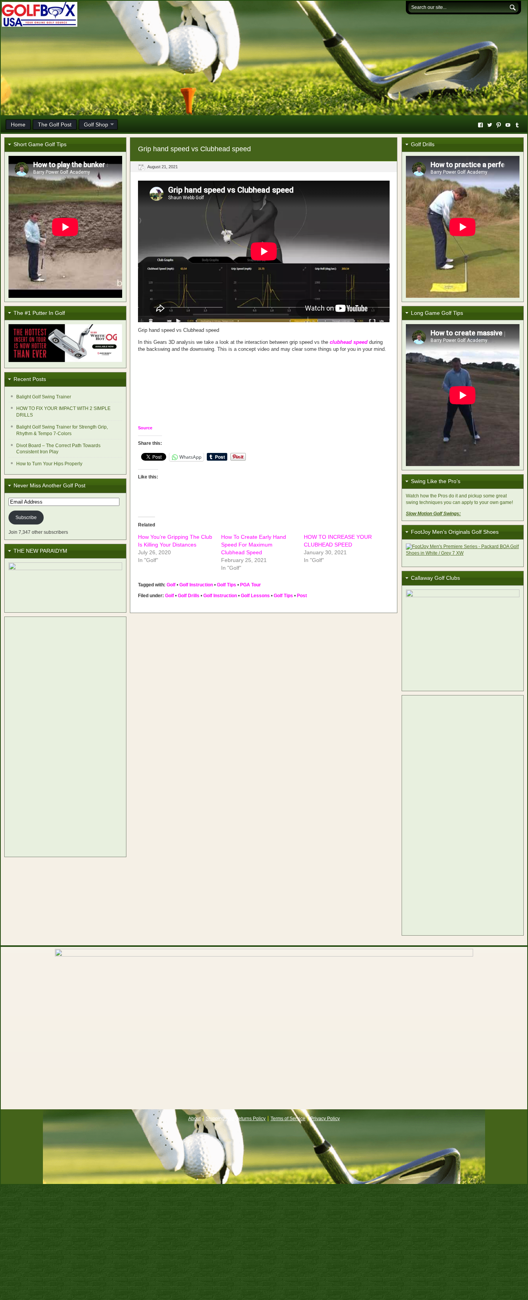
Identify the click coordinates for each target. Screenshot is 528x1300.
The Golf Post (55, 124)
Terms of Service (288, 1118)
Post (302, 595)
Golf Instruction (196, 585)
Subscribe (26, 517)
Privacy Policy (325, 1118)
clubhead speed (349, 342)
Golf (171, 585)
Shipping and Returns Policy (236, 1118)
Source (145, 427)
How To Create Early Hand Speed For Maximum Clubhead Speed (253, 544)
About (194, 1118)
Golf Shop (96, 124)
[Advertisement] (65, 737)
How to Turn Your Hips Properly (49, 463)
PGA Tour (250, 585)
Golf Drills (188, 595)
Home (18, 124)
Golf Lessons (255, 595)
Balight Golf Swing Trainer (43, 397)
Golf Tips (226, 585)
